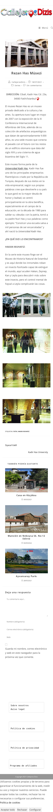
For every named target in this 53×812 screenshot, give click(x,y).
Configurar (35, 809)
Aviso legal (18, 709)
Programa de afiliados (23, 765)
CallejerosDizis (18, 82)
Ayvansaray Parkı (26, 576)
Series (17, 85)
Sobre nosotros (20, 705)
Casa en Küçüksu (26, 495)
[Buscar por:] (51, 27)
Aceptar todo (8, 809)
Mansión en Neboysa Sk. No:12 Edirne (26, 537)
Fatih (15, 431)
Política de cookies (23, 728)
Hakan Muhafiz (23, 431)
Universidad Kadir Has (16, 168)
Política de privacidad (25, 748)
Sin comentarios (34, 85)
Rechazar (22, 809)
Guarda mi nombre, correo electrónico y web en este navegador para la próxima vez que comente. (26, 653)
